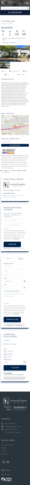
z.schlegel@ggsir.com (12, 426)
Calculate (15, 367)
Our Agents (13, 197)
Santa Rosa (19, 170)
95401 (24, 170)
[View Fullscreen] (3, 123)
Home (1, 170)
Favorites (22, 3)
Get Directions (15, 145)
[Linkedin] (8, 462)
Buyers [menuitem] (4, 448)
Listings (6, 170)
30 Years (7, 344)
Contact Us (6, 197)
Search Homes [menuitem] (7, 445)
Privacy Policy (16, 238)
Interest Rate (7, 359)
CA (9, 170)
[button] (27, 8)
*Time (5, 284)
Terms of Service (18, 325)
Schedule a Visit (20, 259)
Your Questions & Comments (12, 291)
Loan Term (7, 340)
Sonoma (13, 170)
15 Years (14, 344)
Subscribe (12, 244)
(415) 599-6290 (16, 12)
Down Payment (8, 354)
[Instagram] (4, 462)
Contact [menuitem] (4, 454)
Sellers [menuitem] (4, 451)
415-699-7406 (9, 193)
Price (5, 348)
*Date (5, 278)
